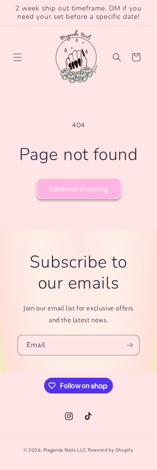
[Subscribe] (129, 345)
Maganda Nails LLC (64, 450)
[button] (17, 57)
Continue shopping (79, 189)
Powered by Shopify (111, 450)
